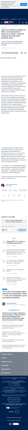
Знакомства (13, 19)
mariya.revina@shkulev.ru (9, 392)
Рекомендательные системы (14, 401)
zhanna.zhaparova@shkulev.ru (9, 390)
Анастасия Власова (11, 184)
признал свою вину (13, 153)
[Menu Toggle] (1, 23)
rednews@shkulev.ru (20, 381)
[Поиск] (19, 23)
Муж (10, 190)
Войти (6, 230)
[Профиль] (26, 23)
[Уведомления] (23, 23)
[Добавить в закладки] (21, 52)
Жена (15, 190)
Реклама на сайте (6, 361)
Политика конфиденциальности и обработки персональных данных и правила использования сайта (14, 404)
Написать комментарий (11, 53)
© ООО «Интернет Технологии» (14, 420)
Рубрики (3, 358)
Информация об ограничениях (14, 397)
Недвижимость (5, 19)
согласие (14, 6)
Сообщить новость (7, 354)
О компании (4, 365)
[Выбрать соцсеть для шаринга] (25, 52)
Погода (20, 19)
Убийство (4, 190)
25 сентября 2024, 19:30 (6, 48)
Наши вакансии (5, 369)
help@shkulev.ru (17, 385)
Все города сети (6, 372)
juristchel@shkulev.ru (16, 383)
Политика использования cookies (14, 399)
